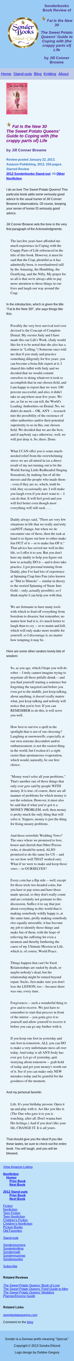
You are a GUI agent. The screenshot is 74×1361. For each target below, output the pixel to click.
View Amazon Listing (18, 1167)
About (63, 74)
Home (6, 74)
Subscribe (10, 1266)
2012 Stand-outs (15, 1191)
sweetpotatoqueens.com (20, 1315)
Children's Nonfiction (17, 1223)
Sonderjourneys (14, 1245)
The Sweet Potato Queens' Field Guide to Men (35, 1289)
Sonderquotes (13, 1259)
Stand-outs (22, 74)
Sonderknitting (13, 1248)
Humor (11, 1177)
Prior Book (17, 1181)
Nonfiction (11, 1174)
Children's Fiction (15, 1220)
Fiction (8, 1206)
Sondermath (11, 1252)
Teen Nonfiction (14, 1216)
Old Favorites (12, 1230)
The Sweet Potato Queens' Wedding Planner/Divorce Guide (28, 1294)
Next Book (17, 1184)
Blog (38, 74)
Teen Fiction (11, 1213)
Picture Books (13, 1227)
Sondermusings (14, 1255)
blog (30, 1322)
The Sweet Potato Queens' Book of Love (31, 1285)
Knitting (50, 74)
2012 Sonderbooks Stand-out (28, 173)
